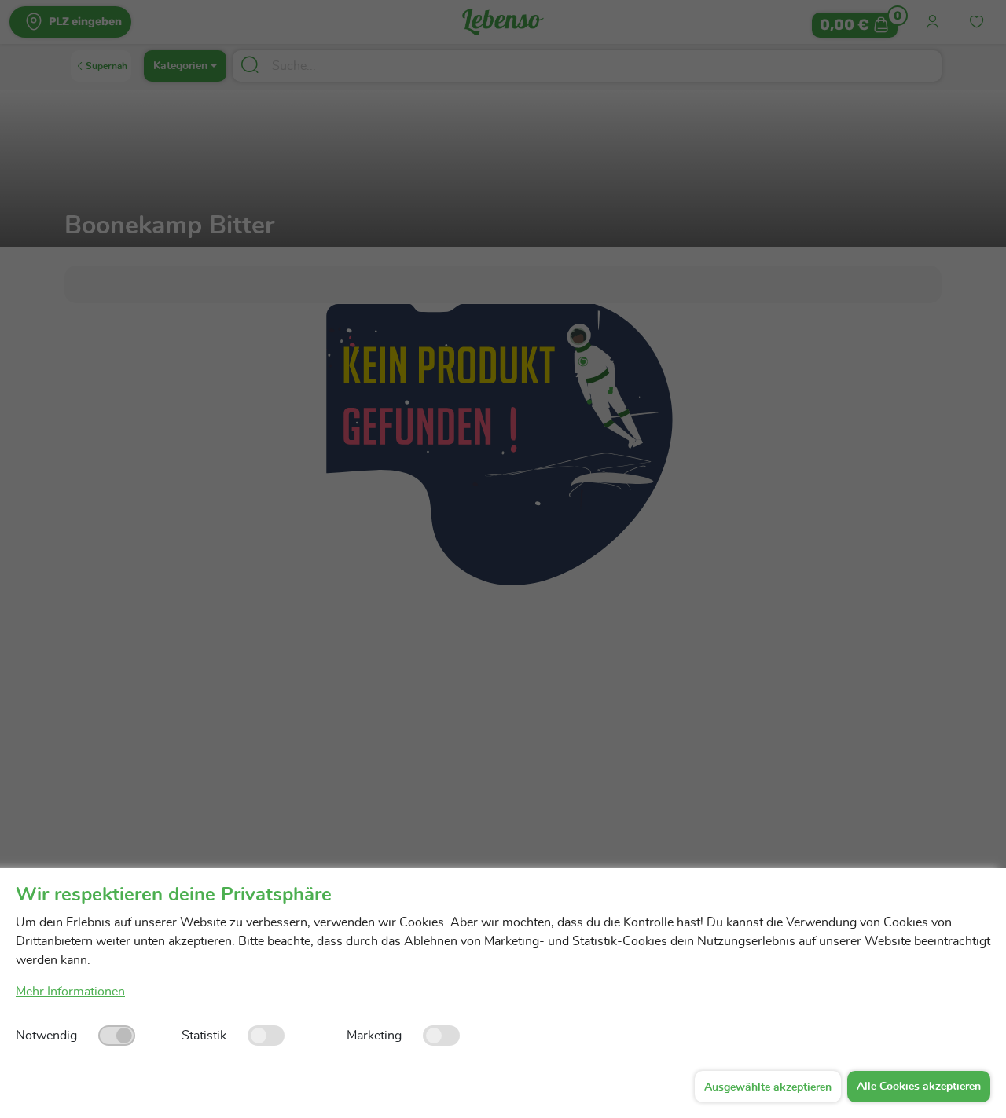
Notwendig (46, 1035)
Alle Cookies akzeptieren (919, 1086)
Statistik (204, 1035)
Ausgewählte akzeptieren (768, 1087)
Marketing (374, 1035)
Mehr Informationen (70, 991)
